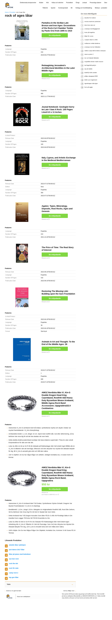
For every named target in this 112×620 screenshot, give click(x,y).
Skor (105, 2)
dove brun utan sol (89, 25)
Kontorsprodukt (63, 8)
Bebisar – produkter (101, 8)
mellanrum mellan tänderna (92, 43)
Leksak (84, 2)
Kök (47, 2)
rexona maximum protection (92, 21)
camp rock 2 (13, 573)
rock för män (13, 568)
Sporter (53, 8)
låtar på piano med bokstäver (20, 554)
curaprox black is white (91, 39)
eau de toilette (88, 69)
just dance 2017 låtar (16, 549)
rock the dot (13, 563)
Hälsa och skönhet (57, 2)
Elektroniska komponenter (28, 2)
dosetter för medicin (90, 18)
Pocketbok (69, 2)
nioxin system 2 (88, 54)
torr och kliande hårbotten (91, 58)
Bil (71, 8)
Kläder (41, 2)
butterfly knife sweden (90, 72)
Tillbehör (45, 8)
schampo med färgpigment (92, 29)
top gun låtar (13, 577)
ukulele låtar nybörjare (17, 545)
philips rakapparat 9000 (91, 76)
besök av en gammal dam (13, 590)
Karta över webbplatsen (23, 596)
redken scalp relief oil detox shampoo (95, 50)
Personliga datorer (95, 2)
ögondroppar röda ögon (91, 83)
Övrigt (77, 2)
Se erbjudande (55, 35)
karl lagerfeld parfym (90, 65)
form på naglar (88, 87)
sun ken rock (14, 559)
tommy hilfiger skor (68, 590)
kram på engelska (89, 32)
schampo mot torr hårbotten (92, 47)
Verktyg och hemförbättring (83, 8)
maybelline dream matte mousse (93, 61)
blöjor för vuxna (88, 36)
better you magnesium (90, 80)
